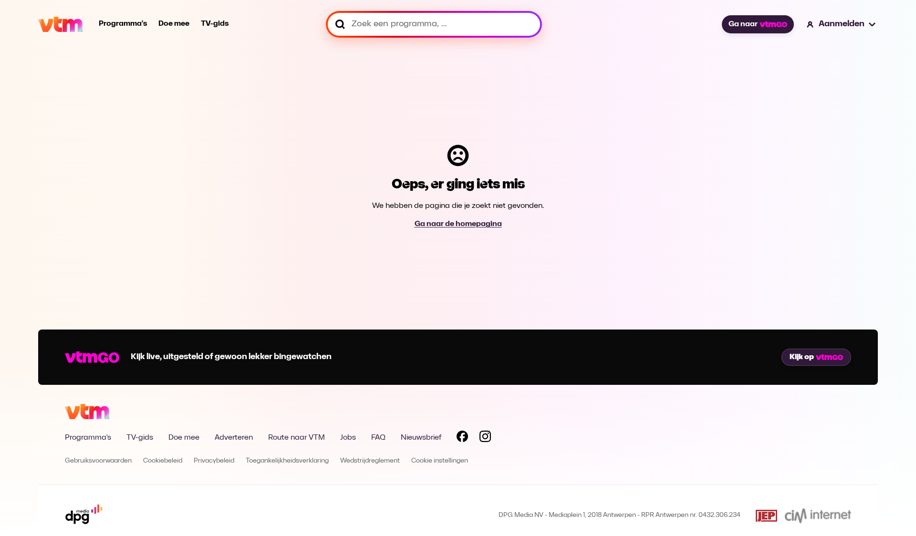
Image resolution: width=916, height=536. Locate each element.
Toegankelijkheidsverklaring (287, 460)
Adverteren (234, 438)
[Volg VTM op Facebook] (462, 438)
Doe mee (173, 24)
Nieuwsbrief (421, 438)
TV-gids (215, 24)
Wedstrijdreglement (370, 460)
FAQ (378, 438)
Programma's (123, 24)
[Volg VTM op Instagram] (485, 438)
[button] (841, 24)
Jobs (348, 438)
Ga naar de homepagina (458, 224)
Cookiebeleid (162, 460)
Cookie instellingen (439, 460)
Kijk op (802, 357)
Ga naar (743, 24)
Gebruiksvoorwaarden (98, 460)
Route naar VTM (296, 438)
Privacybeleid (214, 460)
